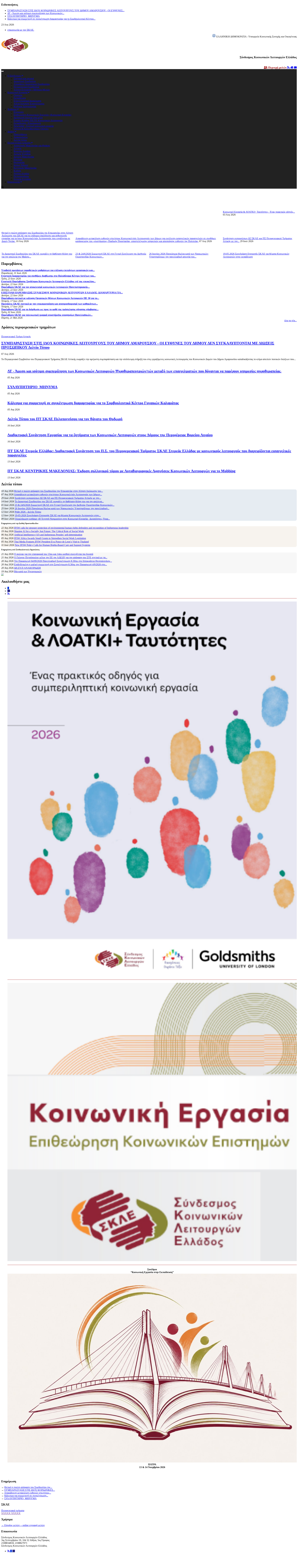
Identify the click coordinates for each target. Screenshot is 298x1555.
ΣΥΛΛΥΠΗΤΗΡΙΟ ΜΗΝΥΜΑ (23, 13)
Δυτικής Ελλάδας (22, 154)
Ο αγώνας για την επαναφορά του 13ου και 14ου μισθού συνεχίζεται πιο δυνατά (53, 554)
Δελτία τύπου (20, 140)
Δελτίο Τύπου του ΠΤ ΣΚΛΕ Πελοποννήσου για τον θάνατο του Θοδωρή (64, 419)
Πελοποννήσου (21, 176)
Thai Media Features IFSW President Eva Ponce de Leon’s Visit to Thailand (51, 541)
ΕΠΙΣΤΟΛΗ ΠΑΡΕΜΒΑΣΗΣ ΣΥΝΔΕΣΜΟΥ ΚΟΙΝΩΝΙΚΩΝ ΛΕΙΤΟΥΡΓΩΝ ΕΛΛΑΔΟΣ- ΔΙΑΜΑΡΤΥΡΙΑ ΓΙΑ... (62, 292)
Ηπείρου (18, 159)
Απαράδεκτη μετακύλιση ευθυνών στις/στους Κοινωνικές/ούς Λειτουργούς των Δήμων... (58, 494)
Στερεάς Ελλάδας (22, 179)
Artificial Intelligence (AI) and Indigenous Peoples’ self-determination (48, 534)
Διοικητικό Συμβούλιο (25, 81)
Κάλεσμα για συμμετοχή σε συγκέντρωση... (26, 1495)
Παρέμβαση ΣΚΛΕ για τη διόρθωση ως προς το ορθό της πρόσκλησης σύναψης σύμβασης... (50, 309)
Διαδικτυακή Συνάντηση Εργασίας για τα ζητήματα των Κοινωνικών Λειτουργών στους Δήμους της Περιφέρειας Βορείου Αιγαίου (110, 435)
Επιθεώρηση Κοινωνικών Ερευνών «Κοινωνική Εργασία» (43, 115)
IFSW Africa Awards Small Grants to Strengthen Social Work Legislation (50, 538)
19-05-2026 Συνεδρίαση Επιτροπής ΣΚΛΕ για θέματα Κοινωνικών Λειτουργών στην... (58, 515)
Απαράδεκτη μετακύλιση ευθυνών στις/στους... (27, 1492)
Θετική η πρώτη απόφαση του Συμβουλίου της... (28, 1487)
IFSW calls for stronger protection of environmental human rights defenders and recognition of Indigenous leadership (71, 528)
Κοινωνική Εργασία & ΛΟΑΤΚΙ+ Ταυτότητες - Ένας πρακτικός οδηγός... (43, 19)
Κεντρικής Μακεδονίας (25, 168)
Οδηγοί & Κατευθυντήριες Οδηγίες (31, 128)
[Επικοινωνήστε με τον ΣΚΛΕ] (295, 67)
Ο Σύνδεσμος (14, 75)
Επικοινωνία (13, 182)
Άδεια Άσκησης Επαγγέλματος (29, 103)
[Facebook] (11, 1551)
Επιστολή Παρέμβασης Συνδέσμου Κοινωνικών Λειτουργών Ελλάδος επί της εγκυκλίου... (48, 281)
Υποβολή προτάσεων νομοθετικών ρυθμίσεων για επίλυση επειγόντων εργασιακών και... (48, 270)
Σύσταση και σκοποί (24, 78)
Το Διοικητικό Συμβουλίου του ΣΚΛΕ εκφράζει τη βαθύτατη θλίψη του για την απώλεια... (59, 501)
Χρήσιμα (12, 109)
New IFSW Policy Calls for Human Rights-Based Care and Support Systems (52, 545)
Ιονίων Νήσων (21, 165)
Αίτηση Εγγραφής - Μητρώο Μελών (32, 89)
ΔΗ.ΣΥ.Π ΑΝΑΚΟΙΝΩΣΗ (27, 568)
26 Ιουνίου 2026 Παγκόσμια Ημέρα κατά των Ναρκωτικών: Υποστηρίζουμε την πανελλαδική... (62, 508)
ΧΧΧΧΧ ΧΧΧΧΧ (10, 1513)
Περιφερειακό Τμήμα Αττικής (16, 336)
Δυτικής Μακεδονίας (24, 156)
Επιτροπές (19, 112)
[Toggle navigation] (2, 71)
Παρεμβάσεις (20, 134)
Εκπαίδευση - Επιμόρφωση (27, 123)
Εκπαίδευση (20, 98)
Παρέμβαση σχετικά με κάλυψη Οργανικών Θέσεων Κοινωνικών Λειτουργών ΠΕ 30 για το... (50, 298)
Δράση (11, 131)
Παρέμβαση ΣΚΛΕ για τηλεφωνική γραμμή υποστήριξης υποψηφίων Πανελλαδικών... (47, 315)
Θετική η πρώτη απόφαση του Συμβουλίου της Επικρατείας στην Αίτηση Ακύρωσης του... (58, 491)
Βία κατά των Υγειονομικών (28, 571)
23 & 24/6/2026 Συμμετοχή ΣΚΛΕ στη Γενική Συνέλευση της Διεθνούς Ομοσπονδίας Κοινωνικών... (64, 505)
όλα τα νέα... (290, 320)
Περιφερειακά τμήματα (19, 142)
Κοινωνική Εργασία (17, 92)
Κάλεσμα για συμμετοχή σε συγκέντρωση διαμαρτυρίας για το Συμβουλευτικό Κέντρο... (51, 16)
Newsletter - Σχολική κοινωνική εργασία (34, 126)
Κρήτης (17, 170)
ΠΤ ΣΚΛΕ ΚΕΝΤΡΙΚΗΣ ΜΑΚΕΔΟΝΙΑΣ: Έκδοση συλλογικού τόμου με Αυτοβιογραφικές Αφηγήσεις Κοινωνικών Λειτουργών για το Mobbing (121, 471)
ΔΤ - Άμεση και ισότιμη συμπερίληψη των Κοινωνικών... (35, 10)
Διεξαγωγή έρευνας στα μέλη (28, 117)
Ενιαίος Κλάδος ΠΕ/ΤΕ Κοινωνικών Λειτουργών (38, 120)
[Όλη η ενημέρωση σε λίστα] (288, 67)
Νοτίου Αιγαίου (21, 173)
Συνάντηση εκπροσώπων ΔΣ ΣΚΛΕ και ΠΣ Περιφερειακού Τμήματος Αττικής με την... (58, 498)
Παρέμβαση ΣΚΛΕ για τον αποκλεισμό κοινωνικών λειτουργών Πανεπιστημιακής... (45, 287)
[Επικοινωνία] (13, 1551)
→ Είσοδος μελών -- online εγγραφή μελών (23, 1525)
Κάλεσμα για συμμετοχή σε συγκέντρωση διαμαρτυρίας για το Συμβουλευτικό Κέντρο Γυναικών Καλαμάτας (93, 403)
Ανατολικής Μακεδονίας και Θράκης (32, 145)
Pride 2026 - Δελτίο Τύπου (28, 512)
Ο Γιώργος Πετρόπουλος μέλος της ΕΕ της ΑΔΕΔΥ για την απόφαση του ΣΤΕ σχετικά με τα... (60, 557)
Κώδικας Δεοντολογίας (25, 106)
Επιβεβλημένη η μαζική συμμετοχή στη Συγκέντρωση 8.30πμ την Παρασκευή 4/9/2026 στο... (60, 564)
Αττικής (17, 148)
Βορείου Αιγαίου (22, 151)
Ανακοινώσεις (21, 137)
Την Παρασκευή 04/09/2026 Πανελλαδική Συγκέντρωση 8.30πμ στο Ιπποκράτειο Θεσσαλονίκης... (63, 561)
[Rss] (8, 1551)
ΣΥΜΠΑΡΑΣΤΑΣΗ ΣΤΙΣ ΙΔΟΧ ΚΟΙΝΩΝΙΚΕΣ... (29, 1490)
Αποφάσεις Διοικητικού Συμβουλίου (32, 84)
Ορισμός (18, 95)
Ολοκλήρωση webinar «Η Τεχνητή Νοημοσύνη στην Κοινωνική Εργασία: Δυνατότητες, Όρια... (62, 519)
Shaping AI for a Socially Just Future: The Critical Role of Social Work (49, 531)
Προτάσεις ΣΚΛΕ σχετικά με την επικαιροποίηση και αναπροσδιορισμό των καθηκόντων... (49, 303)
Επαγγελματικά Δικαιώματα (27, 101)
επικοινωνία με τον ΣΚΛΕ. (20, 30)
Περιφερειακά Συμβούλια (26, 87)
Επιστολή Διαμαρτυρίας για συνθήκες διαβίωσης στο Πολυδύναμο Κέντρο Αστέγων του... (48, 276)
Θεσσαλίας (19, 162)
